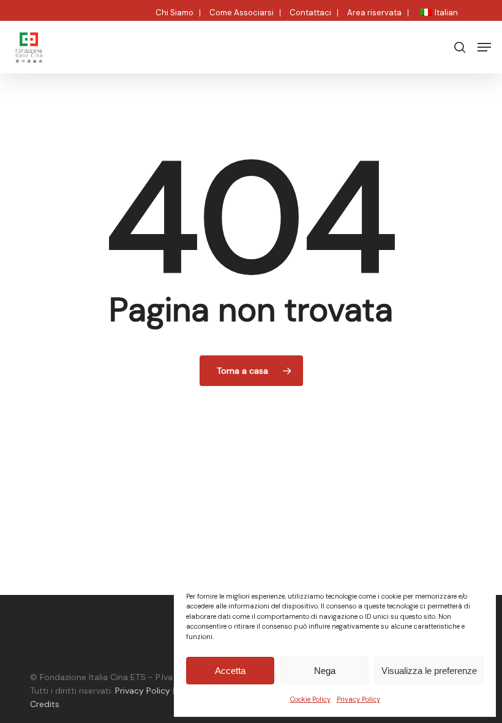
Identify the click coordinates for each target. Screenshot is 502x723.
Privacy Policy (358, 699)
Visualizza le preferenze (429, 670)
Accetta (230, 670)
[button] (484, 47)
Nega (324, 670)
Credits (44, 704)
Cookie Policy (310, 699)
